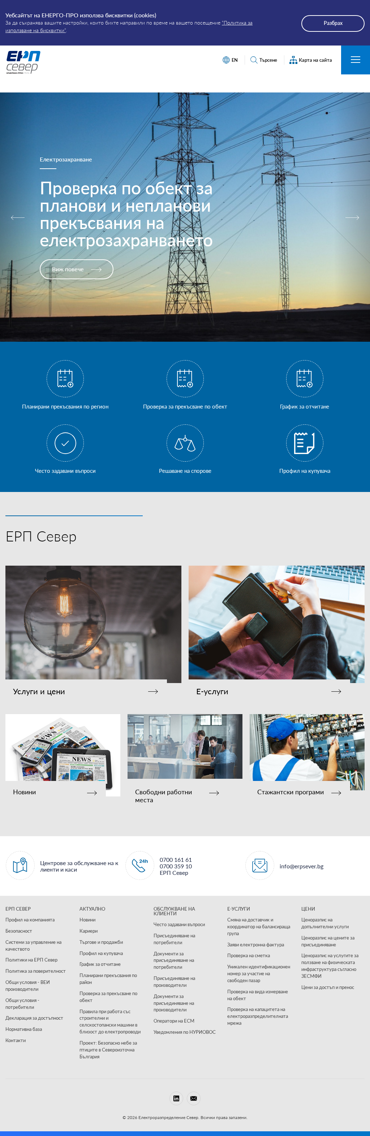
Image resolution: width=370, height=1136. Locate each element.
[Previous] (18, 217)
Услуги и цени (39, 691)
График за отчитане (100, 964)
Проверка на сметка (248, 955)
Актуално (92, 909)
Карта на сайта (315, 60)
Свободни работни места (163, 796)
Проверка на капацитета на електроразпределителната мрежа (257, 1016)
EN (235, 60)
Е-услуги (212, 691)
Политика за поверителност (35, 971)
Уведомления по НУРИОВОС (185, 1032)
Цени (308, 909)
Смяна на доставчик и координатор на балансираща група (258, 926)
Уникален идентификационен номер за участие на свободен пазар (258, 973)
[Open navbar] (355, 60)
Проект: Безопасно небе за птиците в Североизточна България (108, 1049)
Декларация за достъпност (34, 1018)
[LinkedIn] (176, 1098)
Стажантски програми (290, 792)
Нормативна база (23, 1029)
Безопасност (18, 931)
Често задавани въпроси (179, 924)
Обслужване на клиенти (174, 911)
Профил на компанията (30, 920)
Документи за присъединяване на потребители (174, 960)
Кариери (88, 931)
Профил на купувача (101, 953)
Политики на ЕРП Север (31, 960)
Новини (24, 792)
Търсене (268, 60)
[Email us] (194, 1098)
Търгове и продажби (101, 942)
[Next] (352, 217)
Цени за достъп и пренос (327, 987)
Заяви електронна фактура (255, 944)
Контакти (15, 1040)
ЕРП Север (18, 909)
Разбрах (333, 23)
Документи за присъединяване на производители (174, 1003)
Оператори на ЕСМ (174, 1021)
